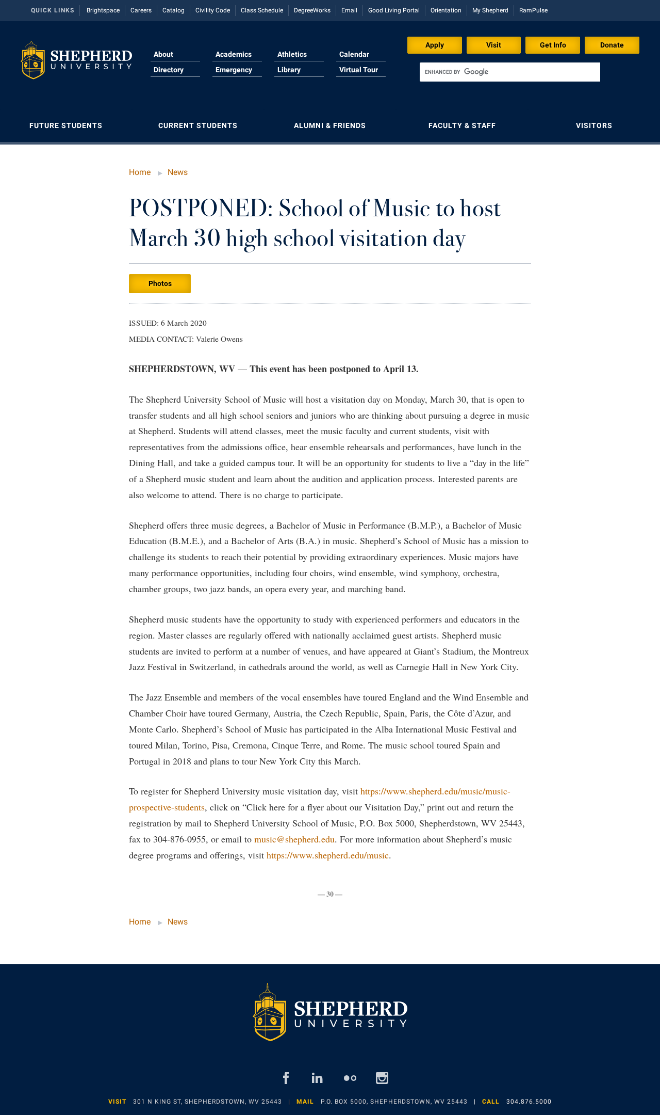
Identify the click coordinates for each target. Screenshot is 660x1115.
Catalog (173, 10)
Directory (169, 70)
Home (140, 172)
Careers (141, 10)
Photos (160, 283)
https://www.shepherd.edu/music (328, 855)
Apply (434, 45)
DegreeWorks (312, 10)
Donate (612, 45)
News (178, 172)
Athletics (292, 54)
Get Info (553, 45)
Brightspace (103, 10)
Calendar (354, 54)
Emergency (234, 70)
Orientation (446, 10)
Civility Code (212, 10)
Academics (234, 54)
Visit (493, 45)
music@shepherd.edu (294, 839)
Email (349, 10)
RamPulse (533, 10)
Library (289, 70)
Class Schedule (262, 10)
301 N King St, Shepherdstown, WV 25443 (207, 1101)
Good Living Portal (394, 10)
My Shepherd (490, 10)
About (163, 54)
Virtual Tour (358, 70)
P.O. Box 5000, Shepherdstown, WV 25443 (394, 1101)
